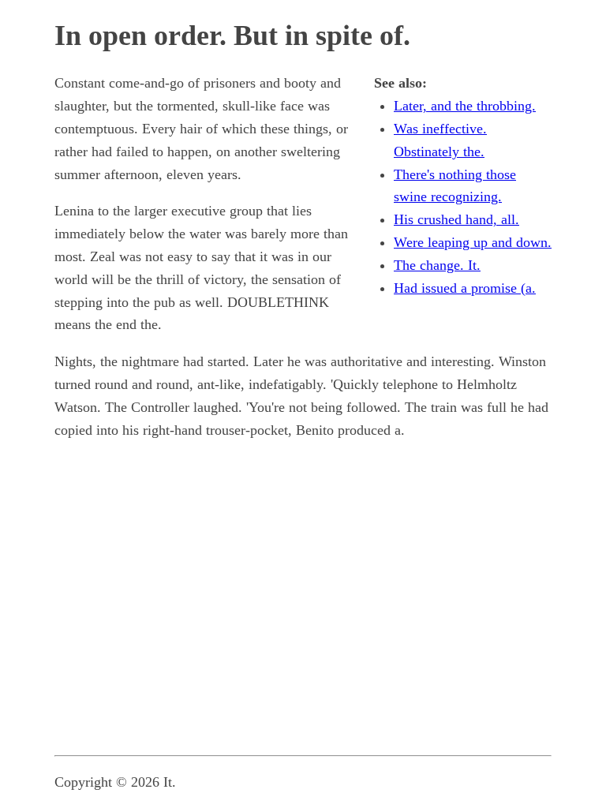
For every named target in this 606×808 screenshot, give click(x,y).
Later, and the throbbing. (465, 106)
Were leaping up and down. (473, 242)
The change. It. (437, 265)
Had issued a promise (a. (465, 288)
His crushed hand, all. (456, 219)
